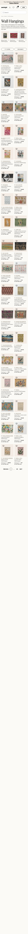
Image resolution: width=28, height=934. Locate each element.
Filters (8, 49)
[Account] (10, 7)
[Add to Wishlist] (3, 54)
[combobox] (14, 12)
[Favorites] (13, 7)
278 (17, 469)
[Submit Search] (3, 12)
